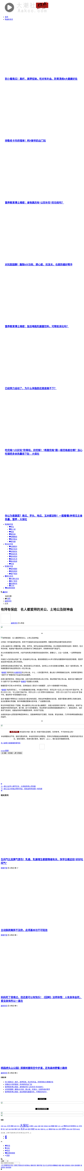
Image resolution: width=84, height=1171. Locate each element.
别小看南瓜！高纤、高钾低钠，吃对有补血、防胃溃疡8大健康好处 (41, 78)
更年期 (13, 541)
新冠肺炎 (14, 539)
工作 (59, 1126)
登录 (6, 592)
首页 (6, 17)
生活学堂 (9, 544)
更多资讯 (10, 576)
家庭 (56, 1126)
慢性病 (13, 534)
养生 (12, 527)
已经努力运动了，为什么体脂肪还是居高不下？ (31, 388)
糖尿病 (51, 1129)
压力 (18, 1126)
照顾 (12, 1129)
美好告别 (14, 549)
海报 (11, 753)
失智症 (46, 1126)
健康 (12, 1126)
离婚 (42, 1129)
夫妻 (39, 1126)
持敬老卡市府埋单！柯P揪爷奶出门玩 (25, 140)
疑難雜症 (14, 537)
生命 (18, 1129)
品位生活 (14, 559)
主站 (8, 1148)
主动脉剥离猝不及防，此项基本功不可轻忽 (24, 930)
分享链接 (19, 753)
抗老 (12, 564)
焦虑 (10, 1129)
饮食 (74, 1129)
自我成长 (14, 551)
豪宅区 (19, 672)
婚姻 (52, 1126)
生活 (23, 1129)
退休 (64, 1129)
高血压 (78, 1129)
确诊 (39, 1129)
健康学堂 (9, 524)
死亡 (4, 1129)
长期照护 (14, 546)
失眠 (49, 1126)
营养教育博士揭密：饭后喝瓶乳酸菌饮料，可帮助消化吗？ (37, 326)
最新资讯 (9, 19)
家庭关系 (14, 554)
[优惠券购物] (6, 1138)
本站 (8, 1146)
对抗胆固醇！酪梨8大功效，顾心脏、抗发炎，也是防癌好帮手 (39, 264)
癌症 (12, 532)
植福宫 (4, 672)
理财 (15, 1129)
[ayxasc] (6, 623)
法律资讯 (14, 583)
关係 (15, 1126)
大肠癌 (35, 1126)
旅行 (78, 1126)
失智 (42, 1126)
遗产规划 (14, 574)
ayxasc (5, 750)
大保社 (24, 1125)
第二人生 (45, 1129)
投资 (68, 1126)
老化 (57, 1129)
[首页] (6, 1136)
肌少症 (13, 529)
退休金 (68, 1129)
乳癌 (5, 1126)
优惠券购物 (11, 588)
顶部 (8, 1155)
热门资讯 (14, 581)
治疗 (7, 1129)
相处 (36, 1129)
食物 (71, 1129)
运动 (60, 1129)
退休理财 (14, 569)
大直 (15, 672)
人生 (8, 1126)
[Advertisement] (42, 768)
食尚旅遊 (14, 561)
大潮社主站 (15, 579)
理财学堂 (9, 566)
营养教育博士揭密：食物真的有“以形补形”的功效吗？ (34, 202)
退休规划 (14, 556)
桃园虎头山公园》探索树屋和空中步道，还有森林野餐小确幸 (34, 1068)
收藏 (4, 753)
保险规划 (14, 571)
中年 (2, 1126)
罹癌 (54, 1129)
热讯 (8, 1150)
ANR (12, 585)
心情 (62, 1126)
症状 (29, 1129)
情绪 (65, 1126)
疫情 (26, 1129)
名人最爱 (4, 743)
